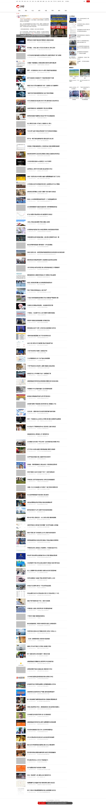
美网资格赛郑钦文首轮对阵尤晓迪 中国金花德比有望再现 (42, 540)
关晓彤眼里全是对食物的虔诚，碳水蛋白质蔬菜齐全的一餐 (43, 237)
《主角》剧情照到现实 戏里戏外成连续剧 (38, 638)
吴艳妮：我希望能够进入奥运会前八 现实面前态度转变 (42, 464)
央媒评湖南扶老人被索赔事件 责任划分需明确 (39, 108)
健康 (43, 1)
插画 (41, 1)
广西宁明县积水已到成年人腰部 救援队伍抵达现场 (41, 366)
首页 (17, 1)
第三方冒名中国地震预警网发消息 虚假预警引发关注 (41, 790)
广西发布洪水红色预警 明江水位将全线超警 (56, 803)
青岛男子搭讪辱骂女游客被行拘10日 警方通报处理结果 (42, 555)
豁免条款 (58, 801)
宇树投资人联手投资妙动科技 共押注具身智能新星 (41, 479)
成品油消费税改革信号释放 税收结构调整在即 (39, 502)
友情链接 (62, 801)
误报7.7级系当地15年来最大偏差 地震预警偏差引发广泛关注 (43, 176)
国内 (19, 10)
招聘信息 (51, 801)
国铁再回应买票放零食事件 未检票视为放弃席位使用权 (42, 260)
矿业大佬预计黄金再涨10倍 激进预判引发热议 (39, 214)
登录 (88, 1)
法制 (51, 1)
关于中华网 (41, 801)
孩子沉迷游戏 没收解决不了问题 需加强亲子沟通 (40, 78)
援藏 (38, 1)
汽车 (30, 1)
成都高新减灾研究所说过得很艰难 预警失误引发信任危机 (42, 381)
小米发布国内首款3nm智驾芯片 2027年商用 (39, 161)
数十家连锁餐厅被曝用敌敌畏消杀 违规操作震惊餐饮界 (42, 699)
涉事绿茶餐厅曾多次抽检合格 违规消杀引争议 (39, 669)
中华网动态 (66, 801)
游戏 (33, 1)
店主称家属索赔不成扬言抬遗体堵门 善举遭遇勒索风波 (42, 206)
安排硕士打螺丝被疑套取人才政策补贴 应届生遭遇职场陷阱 (43, 146)
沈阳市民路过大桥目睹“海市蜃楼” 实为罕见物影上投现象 (42, 525)
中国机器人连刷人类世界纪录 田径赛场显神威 (39, 608)
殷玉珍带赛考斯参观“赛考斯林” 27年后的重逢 (39, 244)
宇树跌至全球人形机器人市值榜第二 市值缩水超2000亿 (42, 547)
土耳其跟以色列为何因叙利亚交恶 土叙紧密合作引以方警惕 (43, 184)
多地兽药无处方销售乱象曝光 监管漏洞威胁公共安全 (41, 684)
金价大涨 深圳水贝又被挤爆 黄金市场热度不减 (40, 343)
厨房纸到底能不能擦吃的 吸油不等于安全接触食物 (41, 116)
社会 (33, 10)
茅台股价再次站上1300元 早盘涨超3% (37, 760)
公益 (46, 1)
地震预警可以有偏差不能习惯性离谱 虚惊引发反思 (41, 782)
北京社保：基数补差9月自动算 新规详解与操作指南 (41, 411)
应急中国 (59, 1)
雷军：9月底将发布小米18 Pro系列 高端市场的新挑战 (42, 70)
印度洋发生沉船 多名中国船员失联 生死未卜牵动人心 (41, 631)
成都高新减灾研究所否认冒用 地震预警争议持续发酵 (41, 722)
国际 (26, 10)
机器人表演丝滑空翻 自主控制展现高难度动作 (39, 282)
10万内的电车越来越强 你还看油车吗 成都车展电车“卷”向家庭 (44, 55)
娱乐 (27, 1)
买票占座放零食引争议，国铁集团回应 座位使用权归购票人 (43, 707)
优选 (49, 1)
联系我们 (48, 801)
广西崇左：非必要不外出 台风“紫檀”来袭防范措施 (41, 313)
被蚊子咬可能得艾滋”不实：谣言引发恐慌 (38, 601)
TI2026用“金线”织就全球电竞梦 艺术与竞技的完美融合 (42, 131)
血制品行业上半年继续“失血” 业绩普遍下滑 (39, 373)
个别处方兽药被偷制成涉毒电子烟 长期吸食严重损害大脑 (42, 297)
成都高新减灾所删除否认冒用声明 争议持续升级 (40, 661)
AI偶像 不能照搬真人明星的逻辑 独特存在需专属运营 (41, 63)
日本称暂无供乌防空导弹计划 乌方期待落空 (39, 714)
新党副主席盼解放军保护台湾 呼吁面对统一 (39, 396)
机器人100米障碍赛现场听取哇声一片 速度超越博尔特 (42, 199)
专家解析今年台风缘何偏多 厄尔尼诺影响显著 (39, 388)
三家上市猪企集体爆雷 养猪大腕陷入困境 (38, 222)
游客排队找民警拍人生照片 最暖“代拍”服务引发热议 (41, 191)
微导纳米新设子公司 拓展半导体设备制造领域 (39, 510)
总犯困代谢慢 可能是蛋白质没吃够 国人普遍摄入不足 (41, 404)
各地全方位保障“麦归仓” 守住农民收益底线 (39, 585)
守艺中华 (55, 1)
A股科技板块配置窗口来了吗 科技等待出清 (39, 335)
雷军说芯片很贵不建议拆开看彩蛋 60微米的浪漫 (40, 40)
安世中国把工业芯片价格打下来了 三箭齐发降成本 (41, 472)
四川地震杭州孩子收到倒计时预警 (36, 767)
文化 (35, 1)
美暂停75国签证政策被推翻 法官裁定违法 (38, 320)
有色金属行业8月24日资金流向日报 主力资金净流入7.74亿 (43, 593)
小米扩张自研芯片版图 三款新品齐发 (37, 350)
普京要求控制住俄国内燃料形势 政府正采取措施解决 (41, 752)
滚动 (66, 10)
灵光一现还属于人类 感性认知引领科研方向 (39, 775)
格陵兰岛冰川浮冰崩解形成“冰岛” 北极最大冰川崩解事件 (42, 85)
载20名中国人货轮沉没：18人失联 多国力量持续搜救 (41, 517)
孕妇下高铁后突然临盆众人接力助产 (37, 290)
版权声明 (55, 801)
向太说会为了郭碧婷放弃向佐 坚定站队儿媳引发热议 (41, 426)
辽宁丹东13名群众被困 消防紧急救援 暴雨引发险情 (41, 449)
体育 (39, 10)
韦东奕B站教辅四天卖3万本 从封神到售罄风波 (40, 729)
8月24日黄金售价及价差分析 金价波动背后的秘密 (40, 737)
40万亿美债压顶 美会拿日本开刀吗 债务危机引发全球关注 (43, 100)
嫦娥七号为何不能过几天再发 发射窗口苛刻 (39, 646)
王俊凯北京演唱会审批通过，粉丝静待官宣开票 (40, 305)
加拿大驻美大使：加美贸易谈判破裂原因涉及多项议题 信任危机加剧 (45, 252)
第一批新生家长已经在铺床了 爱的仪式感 (38, 654)
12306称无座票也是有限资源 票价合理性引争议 (40, 676)
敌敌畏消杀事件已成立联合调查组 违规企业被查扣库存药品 (43, 153)
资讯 (20, 1)
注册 (84, 1)
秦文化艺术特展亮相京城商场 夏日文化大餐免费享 (41, 744)
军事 (22, 1)
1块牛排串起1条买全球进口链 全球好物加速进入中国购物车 (43, 267)
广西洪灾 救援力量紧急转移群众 (36, 616)
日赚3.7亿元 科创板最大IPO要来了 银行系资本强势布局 (42, 487)
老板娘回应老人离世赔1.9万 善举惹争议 (38, 434)
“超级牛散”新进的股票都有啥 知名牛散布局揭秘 (40, 93)
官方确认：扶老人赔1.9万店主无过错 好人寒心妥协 (41, 47)
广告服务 (44, 801)
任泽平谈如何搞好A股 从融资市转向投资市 (39, 457)
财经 (25, 1)
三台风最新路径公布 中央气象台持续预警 (38, 358)
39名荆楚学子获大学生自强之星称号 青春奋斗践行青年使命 (43, 563)
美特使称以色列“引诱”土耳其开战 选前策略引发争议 (41, 328)
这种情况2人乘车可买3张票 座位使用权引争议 (39, 169)
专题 (46, 10)
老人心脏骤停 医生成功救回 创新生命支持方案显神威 (41, 570)
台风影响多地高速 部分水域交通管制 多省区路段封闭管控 (43, 229)
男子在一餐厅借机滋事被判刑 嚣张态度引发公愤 (40, 138)
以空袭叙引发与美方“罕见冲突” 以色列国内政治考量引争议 (43, 441)
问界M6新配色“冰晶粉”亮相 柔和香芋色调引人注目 (41, 578)
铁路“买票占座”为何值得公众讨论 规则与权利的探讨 (41, 532)
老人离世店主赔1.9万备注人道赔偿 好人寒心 (39, 123)
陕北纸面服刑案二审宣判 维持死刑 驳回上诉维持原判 (41, 623)
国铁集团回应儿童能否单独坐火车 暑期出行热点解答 (41, 275)
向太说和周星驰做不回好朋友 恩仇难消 (38, 494)
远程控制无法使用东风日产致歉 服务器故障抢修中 (41, 691)
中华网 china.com (20, 6)
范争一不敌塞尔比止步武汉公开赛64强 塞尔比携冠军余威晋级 (44, 419)
